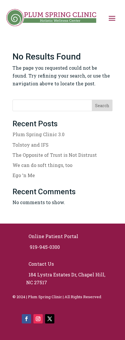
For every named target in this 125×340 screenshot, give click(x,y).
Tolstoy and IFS (30, 145)
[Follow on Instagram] (38, 318)
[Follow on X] (49, 318)
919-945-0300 (43, 247)
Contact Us (40, 264)
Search (102, 105)
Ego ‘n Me (23, 175)
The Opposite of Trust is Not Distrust (54, 155)
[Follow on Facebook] (26, 318)
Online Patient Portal (52, 236)
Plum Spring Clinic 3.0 (38, 134)
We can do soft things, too (42, 165)
